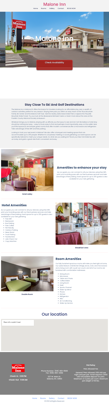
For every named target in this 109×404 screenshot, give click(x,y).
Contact (61, 8)
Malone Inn (54, 4)
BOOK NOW (71, 8)
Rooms (43, 8)
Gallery (51, 8)
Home (35, 8)
